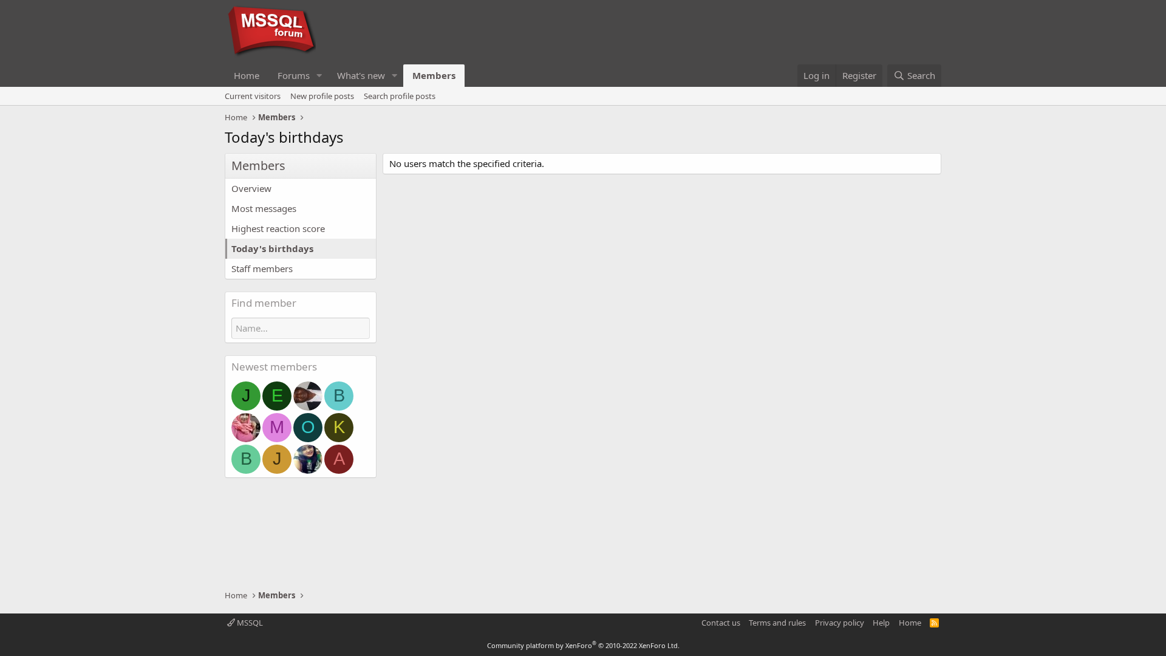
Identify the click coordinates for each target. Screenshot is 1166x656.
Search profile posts (399, 96)
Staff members (262, 268)
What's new (361, 75)
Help (881, 622)
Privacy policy (839, 622)
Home (246, 75)
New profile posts (322, 96)
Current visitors (253, 96)
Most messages (263, 208)
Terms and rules (777, 622)
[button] (319, 75)
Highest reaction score (278, 228)
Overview (251, 188)
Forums (294, 75)
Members (433, 75)
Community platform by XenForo (583, 645)
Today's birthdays (272, 248)
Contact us (720, 622)
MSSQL (249, 622)
